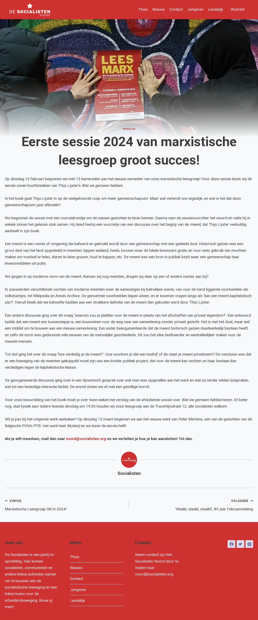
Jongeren (195, 9)
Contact (176, 9)
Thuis (143, 9)
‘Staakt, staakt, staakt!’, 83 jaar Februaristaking (214, 505)
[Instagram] (249, 544)
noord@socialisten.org (86, 438)
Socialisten (129, 473)
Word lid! (238, 9)
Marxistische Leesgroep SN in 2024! (36, 505)
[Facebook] (231, 544)
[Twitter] (240, 544)
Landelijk (215, 9)
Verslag (129, 128)
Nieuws (158, 9)
